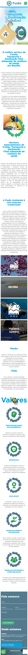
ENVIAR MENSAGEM (8, 622)
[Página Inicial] (14, 3)
